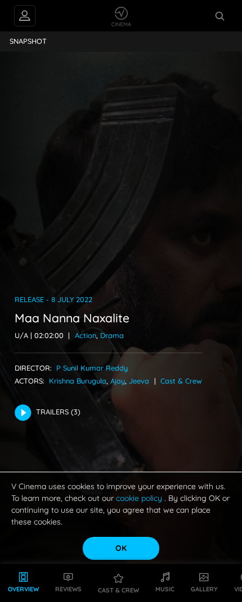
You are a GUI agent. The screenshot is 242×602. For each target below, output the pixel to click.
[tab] (28, 41)
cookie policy (140, 498)
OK (121, 548)
